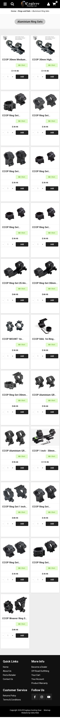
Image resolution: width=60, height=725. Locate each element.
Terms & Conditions (12, 700)
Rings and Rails (24, 11)
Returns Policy (9, 695)
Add (22, 77)
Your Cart (35, 675)
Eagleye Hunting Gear (33, 710)
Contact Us (8, 679)
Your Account (37, 679)
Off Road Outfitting (40, 671)
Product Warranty (39, 683)
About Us (7, 671)
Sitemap (47, 710)
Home (13, 11)
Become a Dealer (39, 667)
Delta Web (35, 713)
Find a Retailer (9, 675)
